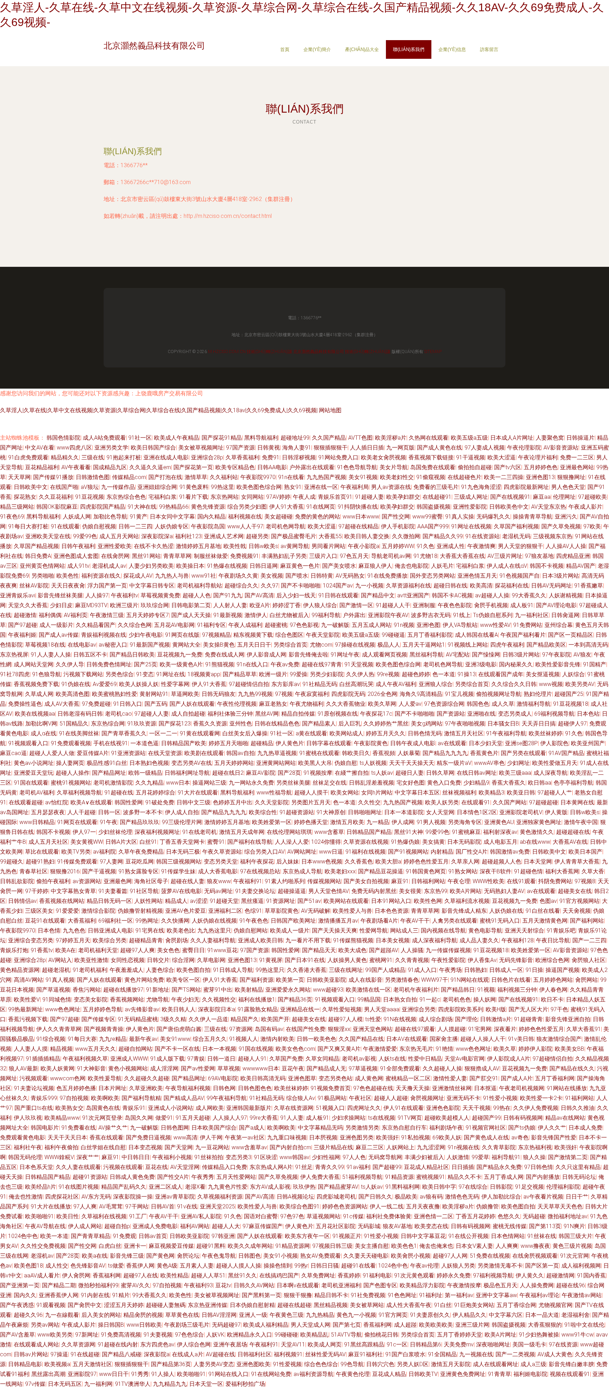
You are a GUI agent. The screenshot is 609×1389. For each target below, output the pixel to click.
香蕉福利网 (107, 1275)
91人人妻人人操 (51, 654)
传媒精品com (129, 477)
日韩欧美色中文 (509, 506)
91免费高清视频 (121, 1334)
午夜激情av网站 (582, 1295)
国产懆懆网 (486, 654)
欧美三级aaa (515, 772)
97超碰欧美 (592, 497)
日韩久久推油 (578, 1108)
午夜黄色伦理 (353, 1374)
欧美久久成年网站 (250, 1246)
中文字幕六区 (506, 1315)
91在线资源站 (482, 536)
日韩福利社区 (254, 1354)
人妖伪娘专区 (172, 526)
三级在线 (92, 457)
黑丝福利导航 (426, 654)
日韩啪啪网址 (365, 812)
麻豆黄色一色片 (300, 565)
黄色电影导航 (485, 930)
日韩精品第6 (425, 1344)
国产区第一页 (542, 1265)
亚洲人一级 (253, 1315)
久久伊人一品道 (208, 1019)
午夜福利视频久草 (85, 1058)
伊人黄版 (556, 812)
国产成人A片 (517, 1078)
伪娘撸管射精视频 (140, 910)
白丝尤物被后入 (289, 615)
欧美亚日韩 (521, 792)
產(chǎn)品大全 (362, 49)
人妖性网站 (148, 901)
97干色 (559, 1009)
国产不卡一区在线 (177, 1048)
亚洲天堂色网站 (372, 1029)
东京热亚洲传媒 (207, 1305)
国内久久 (25, 1295)
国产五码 (155, 703)
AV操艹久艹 (113, 1127)
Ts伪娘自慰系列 (492, 615)
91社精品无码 (319, 684)
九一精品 (378, 822)
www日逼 (331, 851)
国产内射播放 (543, 1177)
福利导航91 (506, 1157)
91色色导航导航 (357, 467)
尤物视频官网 (555, 1305)
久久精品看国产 (95, 625)
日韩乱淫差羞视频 (371, 782)
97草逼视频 (363, 1068)
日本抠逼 (485, 1088)
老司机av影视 (359, 1058)
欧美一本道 (54, 1236)
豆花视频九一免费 (179, 654)
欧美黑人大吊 (315, 763)
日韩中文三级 (193, 802)
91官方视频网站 (579, 901)
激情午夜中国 (581, 822)
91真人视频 (59, 979)
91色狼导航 (46, 674)
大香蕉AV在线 (570, 841)
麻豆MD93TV (91, 605)
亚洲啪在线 (481, 713)
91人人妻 (291, 1117)
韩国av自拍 (240, 753)
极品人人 (388, 644)
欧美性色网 (428, 901)
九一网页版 (400, 447)
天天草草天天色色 (560, 1206)
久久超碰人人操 (442, 1068)
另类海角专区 (465, 822)
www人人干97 (245, 526)
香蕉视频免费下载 (36, 684)
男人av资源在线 (391, 487)
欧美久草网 (382, 703)
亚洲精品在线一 (300, 1009)
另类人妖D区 (413, 1364)
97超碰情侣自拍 (249, 684)
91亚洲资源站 (128, 753)
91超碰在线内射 (118, 1344)
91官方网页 (393, 1315)
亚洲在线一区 (321, 487)
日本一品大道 (542, 1315)
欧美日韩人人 (179, 1009)
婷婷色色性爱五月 (426, 861)
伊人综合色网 (194, 1344)
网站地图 (330, 410)
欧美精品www (62, 1117)
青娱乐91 (134, 1108)
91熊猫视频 (219, 664)
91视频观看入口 (28, 743)
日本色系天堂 (36, 1167)
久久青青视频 (412, 960)
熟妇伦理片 (538, 694)
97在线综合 (473, 1186)
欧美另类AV (580, 684)
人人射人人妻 (230, 605)
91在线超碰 (84, 1354)
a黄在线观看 (311, 733)
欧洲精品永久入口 (249, 1334)
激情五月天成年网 (241, 832)
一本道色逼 (144, 743)
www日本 (178, 782)
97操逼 (59, 1354)
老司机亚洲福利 (341, 1285)
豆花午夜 (293, 1068)
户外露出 (354, 615)
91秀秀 (140, 1374)
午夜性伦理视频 (237, 703)
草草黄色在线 (182, 1315)
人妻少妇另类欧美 (151, 565)
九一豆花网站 (212, 1147)
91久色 (425, 546)
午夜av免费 (285, 664)
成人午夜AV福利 (396, 684)
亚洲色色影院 (443, 1108)
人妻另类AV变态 (213, 1364)
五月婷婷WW (398, 546)
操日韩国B (111, 1324)
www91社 (203, 575)
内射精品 (442, 851)
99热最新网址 (25, 1009)
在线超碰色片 (464, 477)
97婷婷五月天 (73, 940)
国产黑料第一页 (261, 1295)
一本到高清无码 (588, 644)
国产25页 (145, 664)
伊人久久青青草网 (58, 1029)
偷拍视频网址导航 (498, 694)
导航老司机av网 (391, 556)
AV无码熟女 (350, 575)
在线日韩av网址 (477, 772)
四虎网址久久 (364, 1108)
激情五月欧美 (347, 822)
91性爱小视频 (500, 1098)
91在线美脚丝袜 (79, 733)
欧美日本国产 (585, 851)
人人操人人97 (230, 1117)
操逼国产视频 (562, 970)
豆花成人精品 (389, 1374)
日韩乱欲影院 (17, 881)
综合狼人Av (300, 1098)
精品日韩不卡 (331, 1295)
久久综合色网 (135, 625)
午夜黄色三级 (286, 1315)
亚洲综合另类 (419, 1009)
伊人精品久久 (469, 1315)
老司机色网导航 (285, 526)
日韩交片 (158, 960)
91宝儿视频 (459, 694)
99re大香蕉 (264, 1117)
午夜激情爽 (481, 546)
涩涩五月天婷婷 (123, 1305)
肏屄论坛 (188, 1255)
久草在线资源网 (293, 1108)
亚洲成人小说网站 (170, 1108)
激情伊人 (256, 615)
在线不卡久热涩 (153, 546)
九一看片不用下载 (308, 940)
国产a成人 (252, 1127)
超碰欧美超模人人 (446, 1117)
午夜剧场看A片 (379, 920)
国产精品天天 (319, 950)
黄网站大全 (186, 644)
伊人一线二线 (387, 1206)
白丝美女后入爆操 (244, 733)
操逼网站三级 (209, 782)
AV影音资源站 (560, 447)
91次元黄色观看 (414, 1275)
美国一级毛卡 (529, 1344)
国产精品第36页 (171, 1364)
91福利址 (430, 1295)
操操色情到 (278, 1265)
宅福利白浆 (162, 497)
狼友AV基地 (397, 1226)
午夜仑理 (459, 881)
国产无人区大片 (528, 1009)
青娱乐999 (44, 1098)
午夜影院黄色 (371, 743)
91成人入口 (422, 970)
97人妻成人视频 (485, 447)
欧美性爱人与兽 (352, 910)
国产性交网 (396, 516)
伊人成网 (403, 822)
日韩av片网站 (31, 1354)
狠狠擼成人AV (482, 1068)
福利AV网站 (194, 1226)
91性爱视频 (287, 1364)
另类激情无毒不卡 (500, 1265)
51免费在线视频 (490, 1255)
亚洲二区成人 (166, 1186)
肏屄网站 (586, 979)
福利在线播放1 (256, 999)
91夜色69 (12, 516)
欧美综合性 (263, 812)
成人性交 (56, 1265)
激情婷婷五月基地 (198, 546)
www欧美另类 (55, 1334)
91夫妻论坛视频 (34, 1088)
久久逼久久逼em (150, 467)
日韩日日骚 (324, 1265)
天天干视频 (476, 1108)
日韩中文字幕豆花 (423, 1236)
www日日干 (114, 1374)
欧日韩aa (539, 782)
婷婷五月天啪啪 (228, 743)
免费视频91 (244, 556)
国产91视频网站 (408, 851)
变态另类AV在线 (191, 763)
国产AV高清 (259, 595)
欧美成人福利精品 (265, 1324)
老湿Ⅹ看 (195, 1186)
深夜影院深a (157, 536)
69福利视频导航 (554, 713)
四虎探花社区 (62, 1196)
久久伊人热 (360, 674)
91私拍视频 (415, 1137)
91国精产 (594, 664)
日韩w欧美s (263, 546)
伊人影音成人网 (266, 654)
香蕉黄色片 (484, 753)
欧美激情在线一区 (368, 989)
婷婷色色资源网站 (344, 1206)
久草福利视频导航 (79, 792)
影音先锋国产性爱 (553, 1137)
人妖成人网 (77, 516)
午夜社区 (360, 1098)
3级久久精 (173, 1019)
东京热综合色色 (126, 497)
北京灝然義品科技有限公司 (318, 351)
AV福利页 (75, 615)
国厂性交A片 (471, 851)
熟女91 (293, 487)
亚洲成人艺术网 (224, 536)
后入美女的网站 (101, 1315)
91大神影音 (91, 1068)
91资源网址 (280, 901)
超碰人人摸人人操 (238, 1265)
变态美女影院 (90, 999)
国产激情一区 (356, 605)
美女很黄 (410, 891)
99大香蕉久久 (529, 595)
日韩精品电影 (25, 1364)
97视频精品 (216, 634)
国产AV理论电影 (556, 605)
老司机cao (118, 713)
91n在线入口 (252, 664)
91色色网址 (402, 1295)
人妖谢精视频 (566, 595)
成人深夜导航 (550, 772)
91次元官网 (574, 1255)
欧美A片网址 (500, 1334)
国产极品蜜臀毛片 (293, 536)
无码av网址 (218, 891)
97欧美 (592, 526)
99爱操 (298, 674)
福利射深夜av (500, 832)
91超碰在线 (118, 792)
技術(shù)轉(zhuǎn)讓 (269, 351)
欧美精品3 (491, 792)
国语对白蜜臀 (261, 1216)
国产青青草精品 (90, 1236)
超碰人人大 (226, 1226)
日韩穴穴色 (380, 1364)
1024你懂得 (326, 841)
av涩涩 (198, 901)
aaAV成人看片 (42, 1275)
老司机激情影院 (113, 782)
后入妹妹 (287, 861)
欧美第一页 (290, 979)
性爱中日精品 (425, 1058)
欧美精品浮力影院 (422, 1285)
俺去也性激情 (26, 1196)
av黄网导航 (295, 546)
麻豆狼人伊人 (375, 565)
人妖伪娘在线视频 (214, 920)
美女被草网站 (367, 1305)
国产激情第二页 (568, 1157)
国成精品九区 (110, 467)
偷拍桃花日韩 (381, 1334)
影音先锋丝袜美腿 (60, 595)
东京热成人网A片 (271, 1167)
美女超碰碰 (278, 516)
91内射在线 (95, 1295)
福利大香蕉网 (562, 871)
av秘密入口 (113, 644)
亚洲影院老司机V (520, 812)
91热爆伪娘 (405, 841)
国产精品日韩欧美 (132, 654)
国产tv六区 (507, 467)
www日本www (361, 516)
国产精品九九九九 (445, 753)
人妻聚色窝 (550, 437)
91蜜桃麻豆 (466, 832)
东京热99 (435, 891)
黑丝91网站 (146, 556)
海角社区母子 (151, 881)
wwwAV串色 (489, 763)
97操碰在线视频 (355, 644)
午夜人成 (304, 497)
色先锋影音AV (87, 1265)
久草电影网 (211, 960)
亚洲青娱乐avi (17, 595)
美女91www (175, 1039)
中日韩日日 (136, 1157)
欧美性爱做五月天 (554, 763)
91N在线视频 (399, 1019)
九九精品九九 (170, 1384)
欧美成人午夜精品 (176, 437)
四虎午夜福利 (507, 644)
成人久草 (503, 703)
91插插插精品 (43, 1058)
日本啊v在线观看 (298, 1285)
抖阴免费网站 (555, 881)
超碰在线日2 (228, 772)
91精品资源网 (292, 1246)
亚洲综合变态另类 (30, 940)
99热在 (502, 1108)
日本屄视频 (323, 1137)
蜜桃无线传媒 (510, 1226)
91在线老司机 (199, 832)
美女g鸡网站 (426, 723)
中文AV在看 (39, 447)
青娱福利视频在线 (103, 634)
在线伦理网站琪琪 (289, 832)
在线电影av (82, 644)
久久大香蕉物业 (345, 703)
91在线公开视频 (468, 1236)
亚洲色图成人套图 (76, 556)
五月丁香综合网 (516, 1305)
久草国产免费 (286, 1058)
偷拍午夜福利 (53, 881)
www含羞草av (249, 1147)
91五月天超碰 (193, 1117)
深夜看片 (505, 1029)
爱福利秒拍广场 (245, 1384)
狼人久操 (534, 1157)
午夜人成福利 (245, 625)
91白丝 (442, 1305)
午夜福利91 (247, 881)
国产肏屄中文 (85, 1305)
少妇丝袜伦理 (115, 832)
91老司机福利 (90, 970)
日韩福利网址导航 (187, 772)
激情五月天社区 (464, 733)
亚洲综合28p (207, 457)
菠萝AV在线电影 (181, 891)
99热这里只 (270, 970)
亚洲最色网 (118, 881)
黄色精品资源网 (19, 970)
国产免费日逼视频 (148, 1137)
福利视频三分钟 (517, 989)
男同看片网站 (328, 546)
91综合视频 (50, 1039)
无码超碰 (534, 1216)
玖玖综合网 (155, 605)
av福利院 (104, 851)
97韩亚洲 (223, 1236)
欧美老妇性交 (397, 477)
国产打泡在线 (165, 477)
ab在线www (535, 841)
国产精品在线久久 (572, 1068)
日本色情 (49, 930)
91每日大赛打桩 (28, 526)
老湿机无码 (516, 536)
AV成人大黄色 (554, 1354)
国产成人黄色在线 (439, 447)
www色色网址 (62, 1009)
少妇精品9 (476, 782)
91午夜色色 (253, 920)
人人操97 (97, 595)
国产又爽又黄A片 (339, 1048)
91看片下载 (193, 497)
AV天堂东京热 (548, 506)
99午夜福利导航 (227, 1098)
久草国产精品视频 (36, 546)
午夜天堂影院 (323, 634)
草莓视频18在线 (45, 644)
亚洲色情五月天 (477, 575)
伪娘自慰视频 (99, 526)
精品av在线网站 (565, 1117)
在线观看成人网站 (36, 1344)
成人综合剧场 (436, 1019)
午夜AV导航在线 (45, 1226)
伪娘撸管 (487, 1206)
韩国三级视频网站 (178, 861)
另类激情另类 (362, 1127)
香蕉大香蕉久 (508, 782)
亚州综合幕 (559, 625)
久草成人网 (39, 694)
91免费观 (124, 1236)
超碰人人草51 (208, 1275)
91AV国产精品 (566, 753)
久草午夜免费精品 (141, 851)
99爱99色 (85, 536)
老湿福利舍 (575, 1315)
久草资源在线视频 (365, 841)
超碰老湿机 (56, 970)
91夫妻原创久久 (430, 1315)
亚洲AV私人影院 (201, 1216)
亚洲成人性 (451, 546)
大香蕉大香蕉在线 (462, 556)
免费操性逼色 (25, 703)
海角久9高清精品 (421, 694)
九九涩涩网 (431, 1147)
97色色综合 (189, 1334)
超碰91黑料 (210, 1246)
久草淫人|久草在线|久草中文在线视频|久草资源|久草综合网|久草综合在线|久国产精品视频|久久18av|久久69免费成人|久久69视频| (159, 410)
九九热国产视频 (326, 477)
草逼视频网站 (323, 1216)
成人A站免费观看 (104, 437)
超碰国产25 (568, 694)
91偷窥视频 (430, 477)
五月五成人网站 (371, 625)
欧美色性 (67, 575)
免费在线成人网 (224, 654)
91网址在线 (170, 674)
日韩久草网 (440, 772)
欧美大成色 (352, 950)
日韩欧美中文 (31, 487)
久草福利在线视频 (104, 1216)
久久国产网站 (510, 802)
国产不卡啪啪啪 (300, 585)
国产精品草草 (240, 674)
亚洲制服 (424, 605)
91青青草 (499, 1374)
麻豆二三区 (370, 1147)
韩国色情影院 (63, 437)
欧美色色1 (404, 1246)
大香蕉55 (330, 536)
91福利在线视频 (365, 851)
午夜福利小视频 (172, 1157)
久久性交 (369, 802)
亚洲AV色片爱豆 (185, 910)
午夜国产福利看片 (523, 634)
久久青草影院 (499, 1147)
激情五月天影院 (450, 1364)
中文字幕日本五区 (417, 792)
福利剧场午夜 (446, 1127)
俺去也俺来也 (436, 1246)
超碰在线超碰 (294, 1305)
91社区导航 (144, 891)
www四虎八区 (74, 447)
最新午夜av (143, 1039)
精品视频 (61, 1048)
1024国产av (338, 585)
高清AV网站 (28, 979)
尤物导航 (157, 999)
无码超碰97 (226, 1324)
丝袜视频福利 (459, 792)
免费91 (270, 457)
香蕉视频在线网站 (61, 901)
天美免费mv (459, 1344)
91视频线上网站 (468, 644)
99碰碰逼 (393, 634)
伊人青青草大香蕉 (576, 861)
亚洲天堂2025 (217, 1206)
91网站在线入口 (228, 1374)
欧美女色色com (295, 1048)
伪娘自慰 (345, 763)
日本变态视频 (145, 1147)
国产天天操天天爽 (334, 930)
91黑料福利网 (402, 1186)
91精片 (121, 1295)
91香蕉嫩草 (588, 585)
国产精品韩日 (458, 989)
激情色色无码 (462, 1196)
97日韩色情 (538, 1167)
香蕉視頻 (384, 753)
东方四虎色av (157, 1344)
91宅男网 (479, 1029)
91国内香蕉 (591, 1275)
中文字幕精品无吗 (320, 1127)
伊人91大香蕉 (286, 506)
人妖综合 (573, 674)
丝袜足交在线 (329, 782)
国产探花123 (175, 723)
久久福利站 (224, 477)
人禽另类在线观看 (454, 920)
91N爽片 (574, 1226)
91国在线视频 (256, 1048)
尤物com (321, 644)
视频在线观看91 (570, 1374)
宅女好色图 (410, 782)
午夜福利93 (198, 1285)
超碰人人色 (197, 595)
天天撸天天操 (413, 1088)
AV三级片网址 (504, 556)
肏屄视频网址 (427, 1098)
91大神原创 (330, 812)
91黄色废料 (193, 487)
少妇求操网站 (348, 1117)
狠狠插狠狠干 (330, 447)
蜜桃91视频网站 (71, 782)
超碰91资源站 (90, 1177)
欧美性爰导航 (105, 1078)
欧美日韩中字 (439, 1186)
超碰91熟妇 (40, 861)
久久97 (269, 585)
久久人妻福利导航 (212, 940)
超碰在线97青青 (322, 664)
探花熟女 (25, 497)
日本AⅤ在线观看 (406, 1039)
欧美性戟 (234, 546)
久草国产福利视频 (516, 526)
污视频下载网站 (83, 674)
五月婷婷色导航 (102, 1009)
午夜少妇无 (185, 999)
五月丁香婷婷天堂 (459, 1334)
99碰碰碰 (286, 1334)
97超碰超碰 (543, 802)
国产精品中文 (378, 595)
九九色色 (74, 930)
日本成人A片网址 (511, 437)
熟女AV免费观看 (320, 1255)
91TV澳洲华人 (132, 1384)
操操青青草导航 (532, 516)
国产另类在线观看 (523, 753)
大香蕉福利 (82, 920)
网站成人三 (404, 930)
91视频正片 (346, 1236)
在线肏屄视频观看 (535, 1255)
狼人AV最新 (23, 1068)
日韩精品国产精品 (369, 832)
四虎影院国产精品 (102, 506)
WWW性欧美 (488, 881)
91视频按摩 (317, 772)
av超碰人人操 (492, 595)
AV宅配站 (457, 654)
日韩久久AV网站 (254, 1285)
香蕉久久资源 (210, 723)
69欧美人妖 (446, 1137)
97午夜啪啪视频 (465, 723)
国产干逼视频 (99, 871)
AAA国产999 (433, 526)
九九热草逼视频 (277, 753)
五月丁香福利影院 (430, 634)
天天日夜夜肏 (68, 585)
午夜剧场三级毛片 (186, 1324)
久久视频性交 (219, 999)
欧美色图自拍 (193, 970)
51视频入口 (330, 1108)
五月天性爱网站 (236, 1177)
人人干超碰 (81, 812)
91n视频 (404, 625)
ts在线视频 (381, 1117)
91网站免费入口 (338, 457)
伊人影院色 (554, 743)
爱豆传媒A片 (93, 753)
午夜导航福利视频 (187, 1088)
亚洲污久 (566, 516)
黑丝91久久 (242, 1275)
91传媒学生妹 (178, 871)
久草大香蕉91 (583, 1029)
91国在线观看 (31, 782)
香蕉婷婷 (349, 1275)
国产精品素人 (319, 723)
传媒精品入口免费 (224, 1167)
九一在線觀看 (62, 1315)
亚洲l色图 (428, 625)
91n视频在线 (463, 1147)
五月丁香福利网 (554, 1078)
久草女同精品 (322, 1058)
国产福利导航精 (141, 1098)
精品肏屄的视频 (143, 1315)
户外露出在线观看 (311, 467)
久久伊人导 (70, 664)
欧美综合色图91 (299, 1206)
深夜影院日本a (216, 1009)
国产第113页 (545, 1226)
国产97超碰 (22, 625)
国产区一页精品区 (570, 634)
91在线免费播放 (387, 575)
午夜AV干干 (415, 920)
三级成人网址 (471, 497)
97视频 (284, 694)
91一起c (429, 999)
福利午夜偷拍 (61, 1147)
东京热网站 (224, 497)
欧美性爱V (27, 999)
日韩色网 (224, 1088)
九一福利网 (98, 1384)
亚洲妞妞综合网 (157, 487)
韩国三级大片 (575, 1236)
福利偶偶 (50, 615)
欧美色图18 (28, 1265)
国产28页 (289, 772)
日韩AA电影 (272, 467)
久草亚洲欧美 (146, 1088)
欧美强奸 (387, 1137)
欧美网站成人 (346, 733)
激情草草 (196, 477)
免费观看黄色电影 (22, 1137)
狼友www (219, 881)
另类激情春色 (402, 979)
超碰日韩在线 (450, 585)
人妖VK (215, 1334)
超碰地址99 (295, 437)
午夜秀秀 (202, 1177)
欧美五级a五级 (469, 437)
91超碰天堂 (224, 901)
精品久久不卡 (464, 1177)
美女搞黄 (433, 841)
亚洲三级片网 (472, 1324)
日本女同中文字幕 (172, 516)
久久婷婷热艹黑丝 (385, 723)
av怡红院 (56, 802)
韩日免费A (38, 556)
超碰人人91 (252, 1058)
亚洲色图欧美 (253, 1364)
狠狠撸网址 (571, 477)
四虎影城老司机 (336, 1196)
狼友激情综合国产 (559, 1039)
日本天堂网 (538, 861)
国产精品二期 (59, 1285)
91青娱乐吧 (561, 930)
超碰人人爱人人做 (51, 753)
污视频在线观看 (123, 1167)
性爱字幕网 (175, 684)
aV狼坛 (90, 487)
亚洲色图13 (540, 477)
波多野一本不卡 (142, 812)
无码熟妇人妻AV (504, 891)
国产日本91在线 (305, 960)
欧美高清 (481, 585)
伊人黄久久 (530, 1275)
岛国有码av (269, 1029)
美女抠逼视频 (543, 674)
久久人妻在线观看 (78, 1167)
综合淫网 (183, 960)
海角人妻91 (296, 447)
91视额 (486, 989)
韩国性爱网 (129, 802)
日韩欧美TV (423, 1374)
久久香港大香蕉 (306, 970)
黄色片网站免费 (144, 979)
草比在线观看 (42, 851)
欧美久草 (504, 1048)
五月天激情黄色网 (544, 920)
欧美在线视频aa (35, 713)
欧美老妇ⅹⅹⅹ (340, 871)
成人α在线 (43, 733)
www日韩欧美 (144, 1324)
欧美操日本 (190, 565)
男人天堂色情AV (328, 891)
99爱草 (480, 1157)
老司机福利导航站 (199, 585)
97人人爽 (85, 1206)
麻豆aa (541, 497)
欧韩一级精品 (145, 772)
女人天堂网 (440, 812)
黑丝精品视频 (330, 1305)
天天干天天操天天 (411, 763)
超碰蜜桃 (276, 625)
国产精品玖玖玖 (139, 822)
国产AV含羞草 (17, 1334)
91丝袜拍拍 (208, 1157)
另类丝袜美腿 (293, 782)
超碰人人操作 (73, 772)
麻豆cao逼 (13, 753)
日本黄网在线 (577, 802)
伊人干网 (211, 1137)
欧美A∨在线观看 (91, 802)
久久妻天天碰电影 (365, 1255)
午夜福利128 (518, 940)
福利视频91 (288, 1354)
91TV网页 (410, 1117)
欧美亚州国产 (588, 743)
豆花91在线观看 (45, 920)
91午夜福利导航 (506, 733)
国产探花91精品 (222, 437)
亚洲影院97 (82, 1374)
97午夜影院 (556, 654)
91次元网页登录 (102, 1117)
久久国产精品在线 (361, 1039)
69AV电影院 (223, 1078)
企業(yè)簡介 (317, 49)
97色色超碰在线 (373, 1088)
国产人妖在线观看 (192, 703)
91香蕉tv (42, 950)
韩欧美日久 (356, 753)
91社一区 (140, 437)
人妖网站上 (400, 1147)
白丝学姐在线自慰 (103, 1147)
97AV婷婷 (278, 497)
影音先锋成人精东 (464, 910)
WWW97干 (434, 979)
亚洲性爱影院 (470, 506)
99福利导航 (326, 615)
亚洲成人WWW (129, 1058)
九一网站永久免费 (251, 782)
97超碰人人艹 (554, 792)
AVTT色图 (360, 437)
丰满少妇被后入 (424, 1157)
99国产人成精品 (385, 970)
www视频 (551, 684)
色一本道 (443, 674)
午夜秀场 (450, 970)
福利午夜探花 (257, 861)
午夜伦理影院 (524, 447)
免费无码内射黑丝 (373, 891)
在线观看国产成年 (500, 674)
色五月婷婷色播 (76, 1088)
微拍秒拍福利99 (98, 1285)
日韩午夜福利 (78, 546)
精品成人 (176, 901)
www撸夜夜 (535, 1246)
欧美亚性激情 (91, 960)
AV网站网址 (301, 851)
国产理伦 (466, 1019)
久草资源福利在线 (408, 585)
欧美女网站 (345, 792)
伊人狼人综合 (320, 605)
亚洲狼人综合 (436, 684)
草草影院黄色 (282, 910)
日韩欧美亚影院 (326, 979)
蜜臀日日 (193, 950)
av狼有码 (431, 1196)
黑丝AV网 (267, 713)
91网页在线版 (182, 634)
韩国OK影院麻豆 (57, 506)
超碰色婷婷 (416, 674)
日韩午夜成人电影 (412, 743)
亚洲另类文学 (111, 447)
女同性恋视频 (127, 960)
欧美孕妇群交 (403, 497)
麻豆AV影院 (260, 772)
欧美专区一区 (183, 979)
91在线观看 (65, 526)
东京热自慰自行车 (404, 1127)
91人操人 (162, 1374)
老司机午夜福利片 (415, 989)
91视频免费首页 (330, 1088)
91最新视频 (227, 615)
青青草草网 (177, 556)
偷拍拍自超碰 (475, 467)
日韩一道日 (221, 1058)
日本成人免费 (585, 1127)
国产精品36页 (295, 999)
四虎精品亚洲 (573, 556)
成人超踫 (405, 1324)
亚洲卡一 (135, 1246)
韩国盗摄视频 (433, 506)
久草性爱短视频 (342, 1009)
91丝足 (304, 1167)
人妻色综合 (160, 970)
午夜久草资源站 (222, 851)
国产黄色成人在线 (486, 1137)
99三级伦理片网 (182, 822)
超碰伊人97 (572, 723)
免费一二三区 (577, 457)
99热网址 (147, 920)
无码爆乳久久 (493, 516)
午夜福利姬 (22, 634)
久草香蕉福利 (242, 457)
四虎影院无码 (348, 694)
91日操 (534, 970)
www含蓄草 (329, 832)
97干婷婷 (36, 891)
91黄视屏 (270, 960)
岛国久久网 (139, 1117)
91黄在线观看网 (200, 733)
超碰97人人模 (345, 1019)
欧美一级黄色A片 (181, 664)
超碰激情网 (560, 1275)
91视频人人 (243, 1039)
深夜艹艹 (87, 1157)
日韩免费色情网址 (108, 664)
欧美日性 (67, 1216)
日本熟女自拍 (400, 999)
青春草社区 (33, 871)
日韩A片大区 (121, 841)
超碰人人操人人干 (482, 1039)
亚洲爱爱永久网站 (287, 989)
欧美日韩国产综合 (153, 447)
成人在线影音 (365, 979)
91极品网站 (332, 1098)
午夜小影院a (363, 546)
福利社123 (188, 536)
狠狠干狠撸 (298, 1295)
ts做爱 (116, 1265)
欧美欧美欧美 (436, 1324)
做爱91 (164, 1117)
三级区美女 (39, 910)
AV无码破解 (315, 910)
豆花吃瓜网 (139, 861)
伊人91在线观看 (403, 1108)
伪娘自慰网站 (250, 930)
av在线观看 (452, 743)
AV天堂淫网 (184, 1167)
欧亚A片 (260, 605)
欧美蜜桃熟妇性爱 (114, 694)
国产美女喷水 (339, 565)
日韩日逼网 (264, 565)
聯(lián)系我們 (408, 49)
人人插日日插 (367, 447)
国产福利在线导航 (249, 841)
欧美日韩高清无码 (262, 1078)
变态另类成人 (515, 713)
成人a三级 (533, 1364)
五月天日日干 (254, 644)
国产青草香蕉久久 (124, 733)
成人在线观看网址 (495, 1364)
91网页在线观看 (77, 822)
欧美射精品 (249, 989)
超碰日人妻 (409, 772)
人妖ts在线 (392, 1058)
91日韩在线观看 (338, 595)
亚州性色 (240, 723)
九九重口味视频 (287, 1137)
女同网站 (252, 497)
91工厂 (138, 1216)
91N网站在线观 (469, 979)
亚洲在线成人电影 (166, 457)
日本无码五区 (65, 1384)
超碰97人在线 (140, 1275)
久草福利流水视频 (467, 901)
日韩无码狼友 (218, 694)
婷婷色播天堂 (311, 822)
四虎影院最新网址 (526, 487)
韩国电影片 (45, 1127)
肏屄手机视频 (491, 605)
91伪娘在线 (75, 684)
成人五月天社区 (48, 841)
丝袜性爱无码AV (325, 1354)
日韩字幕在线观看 (328, 743)
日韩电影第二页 (191, 605)
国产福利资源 (256, 979)
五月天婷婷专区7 (147, 615)
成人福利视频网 (581, 1265)
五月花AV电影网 (174, 625)
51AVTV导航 (346, 1334)
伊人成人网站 (85, 1226)
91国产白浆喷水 (405, 1354)
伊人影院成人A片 (508, 1058)
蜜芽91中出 (217, 989)
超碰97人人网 (450, 1255)
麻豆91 (400, 881)
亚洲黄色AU (499, 822)
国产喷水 (296, 575)
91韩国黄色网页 (426, 871)
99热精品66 (174, 506)
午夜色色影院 (455, 605)
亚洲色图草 (302, 1078)
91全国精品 (442, 1354)
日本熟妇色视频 (149, 763)
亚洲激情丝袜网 (452, 1088)
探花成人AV (138, 575)
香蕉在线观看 (106, 1137)
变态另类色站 (335, 1078)
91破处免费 (159, 802)
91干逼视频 (470, 457)
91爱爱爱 (67, 910)
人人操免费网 (537, 1285)
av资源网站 (87, 881)
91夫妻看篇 (112, 891)
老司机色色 (457, 999)
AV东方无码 (96, 1196)
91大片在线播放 (51, 1206)
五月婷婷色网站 (553, 979)
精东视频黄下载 (253, 634)
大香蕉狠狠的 (545, 1324)
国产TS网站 (186, 989)
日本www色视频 (321, 861)
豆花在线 (156, 1167)
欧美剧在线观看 (204, 753)
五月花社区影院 (335, 1226)
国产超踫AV (383, 950)
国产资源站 (451, 713)
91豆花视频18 (570, 703)
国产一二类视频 (515, 1354)
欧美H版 (496, 1009)
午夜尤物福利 (307, 703)
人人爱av (410, 703)
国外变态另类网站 (432, 575)
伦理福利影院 (563, 1186)
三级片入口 (323, 556)
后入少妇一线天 (296, 595)
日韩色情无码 (425, 733)
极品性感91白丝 (107, 763)
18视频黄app (203, 674)
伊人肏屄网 (76, 1275)
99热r (301, 1265)
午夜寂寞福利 (312, 694)
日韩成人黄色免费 (132, 1177)
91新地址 (157, 989)
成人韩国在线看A (476, 634)
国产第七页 (347, 1324)
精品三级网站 (17, 506)
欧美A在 (65, 950)
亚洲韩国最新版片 (248, 1108)
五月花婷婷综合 (155, 792)
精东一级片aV (454, 763)
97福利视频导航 (493, 1275)
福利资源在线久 (101, 575)
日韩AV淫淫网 (219, 1315)
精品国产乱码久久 (123, 1186)
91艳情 (444, 1048)
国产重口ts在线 (33, 1108)
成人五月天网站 (119, 536)
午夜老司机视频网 (521, 1088)
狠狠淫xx (339, 1029)
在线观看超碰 (26, 802)
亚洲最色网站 (577, 467)
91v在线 (187, 1206)
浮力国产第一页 (107, 585)
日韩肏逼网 (565, 615)
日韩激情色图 (93, 477)
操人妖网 (484, 999)
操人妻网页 (70, 763)
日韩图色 (249, 1255)
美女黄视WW (86, 841)
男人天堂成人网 (310, 1324)
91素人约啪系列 (285, 881)
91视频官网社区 (486, 1127)
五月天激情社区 (92, 1364)
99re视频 (388, 674)
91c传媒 (353, 1216)
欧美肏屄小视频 (410, 1255)
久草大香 (593, 871)
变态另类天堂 (221, 861)
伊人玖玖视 (28, 1117)
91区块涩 (265, 1157)
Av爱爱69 (105, 684)
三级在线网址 (346, 970)
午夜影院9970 (258, 477)
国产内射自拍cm (290, 1147)
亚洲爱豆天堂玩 (33, 772)
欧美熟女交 (69, 1108)
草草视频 (228, 1068)
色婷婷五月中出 (232, 802)
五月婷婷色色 (541, 467)
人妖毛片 (442, 565)
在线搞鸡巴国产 (279, 1275)
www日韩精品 (37, 822)
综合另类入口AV (264, 851)
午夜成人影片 (585, 506)
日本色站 (588, 713)
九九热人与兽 (172, 575)
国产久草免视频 (561, 526)
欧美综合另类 (110, 940)
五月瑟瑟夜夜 (48, 812)
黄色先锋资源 (208, 506)
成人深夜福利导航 (434, 940)
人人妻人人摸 (31, 1048)
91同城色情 (56, 999)
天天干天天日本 (67, 1137)
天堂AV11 (293, 1344)
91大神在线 (142, 506)
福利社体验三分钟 (230, 713)
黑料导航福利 (261, 437)
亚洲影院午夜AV (388, 615)
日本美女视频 (393, 940)
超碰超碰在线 (573, 832)
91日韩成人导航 (233, 970)
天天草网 (19, 477)
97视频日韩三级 (332, 1246)
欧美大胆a (388, 861)
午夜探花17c (376, 713)
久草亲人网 (465, 861)
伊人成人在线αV (507, 565)
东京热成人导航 (302, 871)
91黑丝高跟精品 (364, 1344)
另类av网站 (45, 1324)
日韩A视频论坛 (295, 1196)
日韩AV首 (162, 1206)
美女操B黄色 (219, 644)
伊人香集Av (482, 960)
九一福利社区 (532, 615)
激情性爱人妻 (450, 1078)
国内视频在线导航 (443, 930)
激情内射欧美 (277, 1039)
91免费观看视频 (71, 743)
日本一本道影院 (404, 812)
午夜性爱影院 (448, 960)
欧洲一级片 (273, 674)
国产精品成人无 (326, 1068)
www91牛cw (577, 1334)
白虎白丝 (110, 1246)
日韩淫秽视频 (299, 457)
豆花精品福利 (42, 467)
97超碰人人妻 (151, 713)
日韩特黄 (321, 575)
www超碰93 (328, 989)
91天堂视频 (358, 664)
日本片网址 (112, 1088)
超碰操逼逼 (292, 891)
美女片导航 (394, 467)
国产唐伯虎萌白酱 (179, 1029)
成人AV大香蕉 (61, 703)
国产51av (309, 901)
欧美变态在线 (431, 1226)
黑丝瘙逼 (252, 901)
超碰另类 (257, 536)
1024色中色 (23, 1236)
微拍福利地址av (568, 1216)
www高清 (185, 1137)
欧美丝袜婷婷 (545, 733)
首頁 (284, 49)
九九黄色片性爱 (227, 1186)
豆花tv (223, 1285)
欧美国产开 (275, 1019)
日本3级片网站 (560, 575)
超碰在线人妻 (187, 881)
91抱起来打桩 (123, 457)
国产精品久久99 (443, 536)
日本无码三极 (183, 851)
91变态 (145, 674)
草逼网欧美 (185, 694)
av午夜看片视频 (543, 1196)
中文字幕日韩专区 (151, 585)
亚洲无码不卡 (463, 1098)
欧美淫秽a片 (390, 437)
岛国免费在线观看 (432, 467)
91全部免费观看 (400, 1068)
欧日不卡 (552, 999)
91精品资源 (399, 1177)
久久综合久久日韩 (513, 684)
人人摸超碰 (451, 1029)
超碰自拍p (117, 1226)
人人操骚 (412, 950)
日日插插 (462, 1167)
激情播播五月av (338, 920)
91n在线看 (291, 477)
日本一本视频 (219, 1048)
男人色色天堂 (568, 487)
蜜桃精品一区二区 (408, 1078)
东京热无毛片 (416, 1048)
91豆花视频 (89, 497)
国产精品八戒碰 (121, 1354)
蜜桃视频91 (430, 1177)
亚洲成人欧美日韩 (260, 940)
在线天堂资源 (165, 753)
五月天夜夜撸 (423, 1206)
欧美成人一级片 (289, 930)
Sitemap (433, 351)
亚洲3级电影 (481, 664)
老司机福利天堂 (98, 950)
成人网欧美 (210, 1108)
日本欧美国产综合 (213, 1127)
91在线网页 (320, 506)
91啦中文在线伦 (584, 1324)
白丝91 (148, 841)
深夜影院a (157, 1354)
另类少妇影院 (327, 674)
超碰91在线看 (358, 1265)
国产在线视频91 (510, 497)
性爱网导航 (373, 930)
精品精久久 (65, 457)
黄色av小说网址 (34, 763)
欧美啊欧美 (105, 1098)
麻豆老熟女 (273, 703)
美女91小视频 (280, 1255)
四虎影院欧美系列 (460, 1009)
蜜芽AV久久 (135, 1285)
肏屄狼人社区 (588, 960)
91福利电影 (377, 1275)
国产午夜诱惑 (17, 1305)
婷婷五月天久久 (385, 733)
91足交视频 (529, 1186)
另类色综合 (119, 674)
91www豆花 (222, 950)
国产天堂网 (179, 1147)
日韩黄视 (268, 447)
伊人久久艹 (552, 1127)
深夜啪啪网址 (493, 1344)
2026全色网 (382, 694)
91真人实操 (459, 516)
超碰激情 (25, 615)
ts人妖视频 (373, 763)
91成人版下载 (167, 1058)
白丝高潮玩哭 (356, 684)
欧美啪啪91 (39, 1216)
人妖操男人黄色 (347, 960)
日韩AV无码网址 (551, 585)
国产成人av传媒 (59, 634)
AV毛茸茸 (111, 1206)
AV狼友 (582, 654)
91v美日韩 (521, 1039)
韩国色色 (478, 703)
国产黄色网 (160, 1255)
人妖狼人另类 (458, 1265)
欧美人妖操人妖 (139, 684)
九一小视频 (369, 585)
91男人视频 (431, 822)
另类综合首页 (290, 644)
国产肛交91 (483, 1078)
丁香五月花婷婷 (475, 1216)
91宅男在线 (149, 930)
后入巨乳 (349, 723)
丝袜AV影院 (34, 585)
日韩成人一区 (506, 970)
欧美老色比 (181, 930)
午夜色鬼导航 (219, 1255)
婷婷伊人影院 (535, 1048)
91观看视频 (50, 1305)
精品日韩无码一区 (109, 901)
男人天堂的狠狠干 (520, 546)
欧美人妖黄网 (57, 1068)
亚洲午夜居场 (230, 1344)
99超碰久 (11, 861)
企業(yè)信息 (452, 49)
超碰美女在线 (575, 891)
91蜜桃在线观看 (319, 753)
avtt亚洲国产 (413, 595)
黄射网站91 (154, 694)
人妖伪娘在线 (506, 910)
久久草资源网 (78, 1344)
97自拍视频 (74, 1098)
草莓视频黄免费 (160, 595)
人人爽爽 (507, 1246)
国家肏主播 (444, 1039)
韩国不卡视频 (547, 565)
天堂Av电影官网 (464, 1058)
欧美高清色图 (73, 694)
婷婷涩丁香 (286, 605)
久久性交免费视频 (43, 1246)
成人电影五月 (500, 841)
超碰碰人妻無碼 (165, 1305)
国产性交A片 (173, 1177)
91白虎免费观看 (28, 457)
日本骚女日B (503, 723)
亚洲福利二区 (225, 910)
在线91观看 (521, 881)
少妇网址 (518, 763)
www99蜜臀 (427, 516)
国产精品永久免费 (499, 1167)
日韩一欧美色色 (316, 1039)
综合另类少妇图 (247, 506)
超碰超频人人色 (501, 861)
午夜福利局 (354, 487)
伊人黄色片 (290, 743)
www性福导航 (274, 792)
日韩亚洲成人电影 (110, 930)
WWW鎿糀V (59, 1157)
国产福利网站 (587, 920)
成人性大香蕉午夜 (408, 1305)
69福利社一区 (115, 920)
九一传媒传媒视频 (448, 950)
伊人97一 (84, 832)
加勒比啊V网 (41, 723)
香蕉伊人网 (140, 1265)
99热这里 (222, 487)
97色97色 (292, 1216)
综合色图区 (289, 634)
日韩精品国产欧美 (183, 743)
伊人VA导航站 (460, 625)
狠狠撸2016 (65, 871)
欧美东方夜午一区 (307, 1236)
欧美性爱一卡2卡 (541, 1098)
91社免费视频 (368, 1295)
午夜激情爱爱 (380, 1048)
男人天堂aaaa (381, 1009)
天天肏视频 (576, 910)
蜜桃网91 (381, 960)
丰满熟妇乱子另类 (284, 556)
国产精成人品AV (184, 1098)
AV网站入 (60, 960)
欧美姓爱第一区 (271, 822)
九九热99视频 (255, 694)
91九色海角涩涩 (481, 487)
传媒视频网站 (324, 881)
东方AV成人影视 (270, 1186)
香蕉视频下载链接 (431, 457)
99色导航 (352, 1364)
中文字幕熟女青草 (73, 891)
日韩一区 (109, 812)
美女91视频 (363, 477)
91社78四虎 (15, 674)
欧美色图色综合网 (259, 487)
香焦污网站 (87, 989)
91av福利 (358, 1167)
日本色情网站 (508, 1236)
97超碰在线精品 (358, 526)
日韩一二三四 (135, 526)
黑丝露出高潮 (48, 1374)
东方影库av (285, 684)
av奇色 (520, 1137)
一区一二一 (163, 733)
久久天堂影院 (272, 802)
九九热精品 (320, 1315)
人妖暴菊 (409, 753)
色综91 (253, 910)
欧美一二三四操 (503, 477)
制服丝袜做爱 (211, 556)
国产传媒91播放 (53, 477)
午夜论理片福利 (538, 457)
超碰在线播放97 (123, 989)
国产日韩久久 (375, 1196)
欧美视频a (57, 1364)
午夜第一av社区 (245, 1137)
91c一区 (397, 1344)
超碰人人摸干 (311, 792)
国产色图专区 (380, 1285)
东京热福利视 (535, 1147)
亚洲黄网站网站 (276, 763)
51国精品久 (74, 723)
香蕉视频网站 (127, 999)
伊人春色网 (553, 989)
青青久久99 (329, 1167)
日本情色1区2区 (477, 812)
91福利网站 (579, 1098)
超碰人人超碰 (391, 1098)
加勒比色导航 (110, 516)
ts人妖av (382, 772)
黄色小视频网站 (128, 1068)
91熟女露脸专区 (138, 871)
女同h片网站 (376, 792)
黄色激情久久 (537, 832)
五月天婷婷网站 (234, 763)
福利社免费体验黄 (388, 1216)
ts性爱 (373, 1019)
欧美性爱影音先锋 (557, 664)
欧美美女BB (569, 1048)
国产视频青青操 (103, 1029)
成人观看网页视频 (384, 654)
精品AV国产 (580, 565)
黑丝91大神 (408, 832)
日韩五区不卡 (90, 654)
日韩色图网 (175, 1127)
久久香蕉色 (359, 861)
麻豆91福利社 (365, 1354)
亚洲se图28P (521, 743)
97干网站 (136, 1206)
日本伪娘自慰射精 (252, 1305)
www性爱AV (495, 625)
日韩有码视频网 (523, 1117)
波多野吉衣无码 (430, 615)
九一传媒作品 (118, 487)
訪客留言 (489, 49)
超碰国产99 (486, 1117)
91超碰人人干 (393, 605)
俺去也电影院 (412, 565)
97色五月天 (354, 556)
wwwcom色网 (67, 1078)
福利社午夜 (28, 1147)
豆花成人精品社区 (426, 1167)
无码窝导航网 (385, 1157)
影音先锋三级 (127, 1255)
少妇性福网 (326, 1157)
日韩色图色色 (255, 1088)
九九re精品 (113, 1039)
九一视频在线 (476, 1354)
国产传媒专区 (98, 1019)
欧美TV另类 (76, 851)
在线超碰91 (437, 497)
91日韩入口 (127, 703)
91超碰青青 (528, 1019)
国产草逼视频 (53, 989)
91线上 (461, 615)
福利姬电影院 (530, 1374)
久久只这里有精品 (578, 1167)
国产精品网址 (109, 772)
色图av (548, 901)
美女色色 (168, 950)
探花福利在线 (512, 585)
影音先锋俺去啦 (308, 654)
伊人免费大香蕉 (320, 1177)
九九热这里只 (214, 930)
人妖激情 (458, 1157)
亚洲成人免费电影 (155, 1226)
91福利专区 (211, 625)
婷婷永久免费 (453, 1275)
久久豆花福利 (56, 497)
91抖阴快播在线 (358, 506)
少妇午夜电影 (145, 634)
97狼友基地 (539, 556)
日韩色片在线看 (511, 979)
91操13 (466, 674)
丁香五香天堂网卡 (182, 841)
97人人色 (354, 1157)
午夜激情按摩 (464, 1285)
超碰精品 (262, 743)
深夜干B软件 (495, 871)
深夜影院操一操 (133, 1196)
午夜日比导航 (553, 940)
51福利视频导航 (362, 1177)
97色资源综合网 (444, 703)
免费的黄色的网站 (317, 516)
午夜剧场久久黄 (238, 575)
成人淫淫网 (164, 1068)
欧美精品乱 (314, 1334)
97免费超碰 (96, 703)
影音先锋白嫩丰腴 (571, 1364)
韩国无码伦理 (25, 1157)
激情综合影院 (98, 910)
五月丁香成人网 (503, 1177)
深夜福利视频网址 (157, 832)
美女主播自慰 (372, 1246)
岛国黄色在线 (103, 1108)
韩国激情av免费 (510, 851)
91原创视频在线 (338, 713)
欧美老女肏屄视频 (383, 457)
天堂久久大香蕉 (28, 605)
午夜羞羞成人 (126, 970)
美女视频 (271, 575)
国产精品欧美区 (546, 644)
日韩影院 (501, 1186)
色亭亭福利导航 (573, 782)
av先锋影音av (142, 1009)
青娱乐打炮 (14, 950)
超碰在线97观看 (415, 1029)
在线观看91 (475, 802)
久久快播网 (175, 920)
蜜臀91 (216, 841)
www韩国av (294, 1157)
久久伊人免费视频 (535, 1108)
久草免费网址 (318, 1275)
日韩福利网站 (428, 881)
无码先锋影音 (516, 960)
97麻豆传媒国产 (262, 1226)
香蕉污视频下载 (28, 1019)
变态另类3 (238, 1157)
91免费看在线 (78, 1127)
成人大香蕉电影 (218, 871)
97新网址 (86, 1334)
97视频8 (584, 881)
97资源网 (240, 1029)
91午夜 (108, 822)
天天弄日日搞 (538, 723)
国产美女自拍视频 (366, 881)
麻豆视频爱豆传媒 (171, 1246)
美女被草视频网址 (200, 447)
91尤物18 (425, 556)
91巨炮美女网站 (474, 1305)
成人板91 (522, 605)
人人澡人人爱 (292, 841)
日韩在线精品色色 (277, 723)
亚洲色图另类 (357, 1137)
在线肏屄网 (115, 556)
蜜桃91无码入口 (500, 920)
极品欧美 (406, 1196)
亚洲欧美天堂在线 (47, 536)
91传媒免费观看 (77, 861)
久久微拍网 (406, 536)
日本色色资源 (391, 910)
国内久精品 (211, 516)
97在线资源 (563, 1344)
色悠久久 (509, 1216)
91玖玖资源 (141, 723)
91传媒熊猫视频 (353, 940)
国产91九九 (227, 595)
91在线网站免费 (271, 1374)
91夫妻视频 (157, 1334)
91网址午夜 (345, 654)
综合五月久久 (210, 1039)
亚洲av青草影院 (175, 1196)
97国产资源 (240, 447)
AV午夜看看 (76, 467)
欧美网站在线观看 (346, 901)
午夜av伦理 (424, 1265)
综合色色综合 (321, 1364)
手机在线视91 (110, 743)
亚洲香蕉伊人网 (58, 1295)
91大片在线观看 (198, 792)
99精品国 (369, 999)
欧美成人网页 (325, 1344)
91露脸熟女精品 (258, 1009)
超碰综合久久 (241, 585)
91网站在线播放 (567, 1088)
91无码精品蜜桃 (138, 1019)
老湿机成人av (109, 565)
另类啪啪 (42, 575)
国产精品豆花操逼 (380, 871)
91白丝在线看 (542, 910)
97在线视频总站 (260, 871)
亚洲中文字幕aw (496, 1295)
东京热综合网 (108, 723)
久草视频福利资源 (219, 1196)
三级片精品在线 (333, 1147)
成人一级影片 (56, 625)
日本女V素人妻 (474, 1246)
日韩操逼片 (580, 437)
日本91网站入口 (391, 901)
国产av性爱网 (198, 1068)
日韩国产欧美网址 (293, 920)
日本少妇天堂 (486, 743)
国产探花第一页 (193, 467)
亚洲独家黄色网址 (538, 822)
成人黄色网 (369, 1078)
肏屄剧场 (176, 940)
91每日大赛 (82, 1039)
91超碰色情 (528, 871)
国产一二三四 (589, 940)
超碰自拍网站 (135, 1048)
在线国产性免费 (305, 1029)
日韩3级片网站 (521, 654)
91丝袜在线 (541, 1236)
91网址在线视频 (471, 526)
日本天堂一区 (206, 1384)
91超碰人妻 (369, 497)
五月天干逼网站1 (423, 644)
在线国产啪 (64, 487)
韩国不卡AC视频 (452, 595)
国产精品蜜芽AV (338, 1186)
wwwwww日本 (260, 1068)
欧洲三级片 (124, 605)
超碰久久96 (28, 1315)
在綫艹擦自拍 (352, 772)
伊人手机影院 (398, 526)
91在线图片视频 (79, 1186)
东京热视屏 (14, 654)
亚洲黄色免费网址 (462, 1374)
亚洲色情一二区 (433, 1216)
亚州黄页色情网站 (42, 565)
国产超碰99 (387, 1167)
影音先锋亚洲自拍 (567, 1019)
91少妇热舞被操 (539, 1334)
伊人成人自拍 (182, 812)
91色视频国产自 (519, 575)
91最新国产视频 (150, 644)
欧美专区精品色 (235, 467)
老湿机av (42, 1255)
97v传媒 (35, 1384)
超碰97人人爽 (137, 950)
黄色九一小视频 (356, 1315)
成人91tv (78, 565)
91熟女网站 (462, 871)
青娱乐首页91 (335, 497)
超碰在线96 (570, 1285)
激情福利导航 (533, 703)
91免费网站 (527, 625)
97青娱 (196, 1058)
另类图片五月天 (311, 802)
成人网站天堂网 (33, 664)
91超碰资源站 (296, 812)
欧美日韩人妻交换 (366, 536)
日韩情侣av (22, 901)
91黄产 (138, 516)
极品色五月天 (500, 1285)
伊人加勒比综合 (501, 1196)
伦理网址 (564, 497)
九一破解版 (335, 625)
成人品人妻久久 (479, 940)
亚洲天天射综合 (524, 930)
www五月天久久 (95, 1048)
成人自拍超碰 (188, 713)
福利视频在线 (245, 516)
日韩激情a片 (495, 1019)
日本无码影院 (464, 841)
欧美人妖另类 (442, 802)
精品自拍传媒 (298, 713)
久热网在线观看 (428, 437)
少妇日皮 (61, 605)
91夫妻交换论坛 (255, 891)
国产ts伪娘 (521, 1127)
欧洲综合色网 (552, 960)
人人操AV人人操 (566, 546)
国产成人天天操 (191, 615)
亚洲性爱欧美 (114, 546)
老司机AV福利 (36, 792)
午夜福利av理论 (539, 1295)
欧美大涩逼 (501, 457)
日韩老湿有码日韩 (80, 713)
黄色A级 (167, 1265)
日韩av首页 (153, 1236)
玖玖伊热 (304, 1186)
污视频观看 (33, 1078)
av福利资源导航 (313, 1374)
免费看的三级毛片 (436, 487)
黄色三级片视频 (572, 1246)
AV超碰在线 (220, 1354)
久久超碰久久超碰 (146, 1078)
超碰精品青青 (146, 940)
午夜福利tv (124, 595)
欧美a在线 (94, 1255)
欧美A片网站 (465, 891)
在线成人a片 (187, 1354)
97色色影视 (304, 625)
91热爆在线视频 (227, 565)
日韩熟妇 (475, 970)
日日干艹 (577, 1196)
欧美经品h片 (40, 1186)
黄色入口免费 (444, 782)
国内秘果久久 (516, 664)
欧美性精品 (174, 1275)
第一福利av (459, 1295)
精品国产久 (244, 1019)
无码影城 (369, 1226)
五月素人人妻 (197, 1265)
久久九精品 (149, 782)
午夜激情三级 (107, 615)
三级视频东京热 (552, 536)
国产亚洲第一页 (19, 1285)
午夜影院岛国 (208, 526)
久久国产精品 (329, 437)
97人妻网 (111, 861)
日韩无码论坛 (579, 1177)
